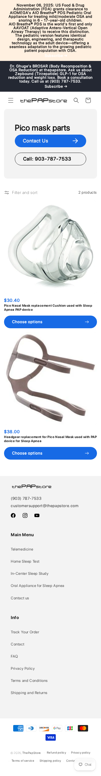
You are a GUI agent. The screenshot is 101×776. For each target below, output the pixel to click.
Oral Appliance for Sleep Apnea (37, 585)
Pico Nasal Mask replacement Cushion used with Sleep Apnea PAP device (48, 308)
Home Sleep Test (25, 561)
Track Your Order (25, 632)
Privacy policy (80, 752)
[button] (11, 100)
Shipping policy (50, 761)
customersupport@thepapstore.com (45, 505)
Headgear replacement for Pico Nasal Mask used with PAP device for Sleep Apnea (50, 439)
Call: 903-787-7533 (47, 159)
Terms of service (23, 761)
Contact (17, 644)
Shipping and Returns (29, 692)
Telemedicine (22, 549)
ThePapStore (31, 752)
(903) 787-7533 (26, 498)
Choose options (27, 321)
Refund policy (56, 752)
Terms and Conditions (29, 680)
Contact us (20, 598)
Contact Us (35, 140)
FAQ (14, 656)
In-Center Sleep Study (30, 573)
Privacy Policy (23, 668)
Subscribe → (56, 55)
